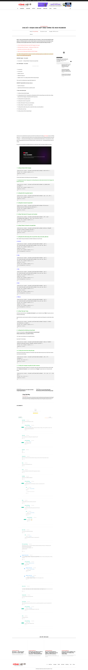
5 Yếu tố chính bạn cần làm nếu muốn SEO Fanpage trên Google (29, 45)
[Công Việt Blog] (19, 397)
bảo (31, 518)
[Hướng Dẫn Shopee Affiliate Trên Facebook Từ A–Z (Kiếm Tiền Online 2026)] (69, 645)
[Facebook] (62, 0)
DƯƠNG (30, 482)
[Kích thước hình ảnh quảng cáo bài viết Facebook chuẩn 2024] (58, 75)
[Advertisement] (44, 16)
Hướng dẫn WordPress (59, 57)
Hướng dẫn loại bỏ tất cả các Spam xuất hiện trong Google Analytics (25, 390)
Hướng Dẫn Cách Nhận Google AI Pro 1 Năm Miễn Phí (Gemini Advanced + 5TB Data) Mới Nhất (35, 652)
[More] (57, 34)
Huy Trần (30, 536)
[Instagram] (64, 0)
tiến (29, 622)
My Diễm (30, 426)
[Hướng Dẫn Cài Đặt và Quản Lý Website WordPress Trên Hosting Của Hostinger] (58, 65)
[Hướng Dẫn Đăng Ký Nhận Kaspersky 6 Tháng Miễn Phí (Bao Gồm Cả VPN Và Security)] (58, 70)
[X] (65, 0)
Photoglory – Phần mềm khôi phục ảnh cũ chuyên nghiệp (18, 652)
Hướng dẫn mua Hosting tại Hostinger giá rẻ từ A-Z (62, 60)
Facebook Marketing (44, 26)
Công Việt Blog (35, 31)
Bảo (29, 506)
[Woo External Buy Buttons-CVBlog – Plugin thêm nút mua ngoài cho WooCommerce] (52, 645)
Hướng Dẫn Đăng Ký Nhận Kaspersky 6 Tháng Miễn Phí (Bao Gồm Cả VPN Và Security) (66, 70)
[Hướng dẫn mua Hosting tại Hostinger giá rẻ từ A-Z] (63, 52)
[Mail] (24, 400)
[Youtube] (67, 0)
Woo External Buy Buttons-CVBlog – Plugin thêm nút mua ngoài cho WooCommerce (51, 652)
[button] (70, 8)
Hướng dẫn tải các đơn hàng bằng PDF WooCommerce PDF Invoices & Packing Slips (44, 390)
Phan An (30, 441)
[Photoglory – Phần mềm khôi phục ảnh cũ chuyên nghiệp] (19, 645)
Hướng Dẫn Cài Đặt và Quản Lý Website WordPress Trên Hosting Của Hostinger (66, 65)
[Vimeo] (66, 0)
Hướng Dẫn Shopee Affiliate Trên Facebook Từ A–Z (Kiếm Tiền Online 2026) (68, 652)
